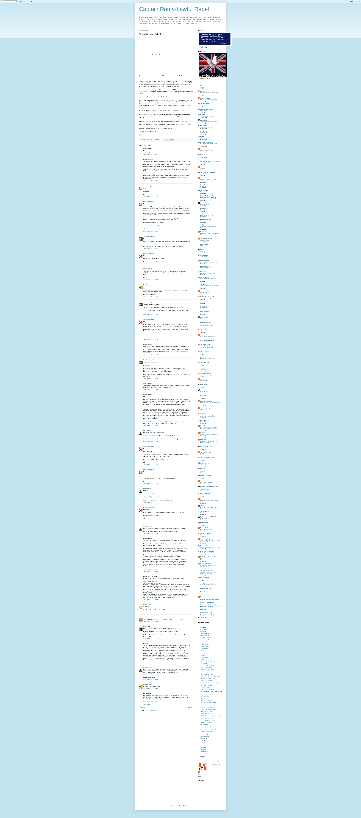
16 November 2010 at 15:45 (150, 389)
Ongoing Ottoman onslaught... (207, 116)
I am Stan (145, 284)
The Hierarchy (204, 698)
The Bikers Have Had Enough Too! (210, 729)
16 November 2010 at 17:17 (150, 502)
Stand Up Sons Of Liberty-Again (209, 720)
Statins (201, 220)
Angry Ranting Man (205, 373)
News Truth (203, 395)
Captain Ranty (147, 186)
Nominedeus (203, 591)
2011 (201, 629)
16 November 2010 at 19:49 (150, 599)
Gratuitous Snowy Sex (206, 637)
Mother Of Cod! (203, 391)
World (201, 245)
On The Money (205, 672)
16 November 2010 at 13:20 (150, 181)
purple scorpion (204, 266)
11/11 (201, 251)
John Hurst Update (206, 659)
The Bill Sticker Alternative (207, 172)
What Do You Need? (206, 680)
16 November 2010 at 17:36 (150, 533)
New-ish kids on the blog (206, 529)
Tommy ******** (203, 256)
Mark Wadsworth (204, 167)
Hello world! (203, 186)
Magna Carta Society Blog (207, 296)
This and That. (204, 329)
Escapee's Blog (204, 545)
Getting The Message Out (207, 602)
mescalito (146, 430)
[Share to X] (169, 140)
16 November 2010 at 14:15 (150, 339)
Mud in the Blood (204, 244)
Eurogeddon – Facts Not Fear (207, 358)
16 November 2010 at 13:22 (150, 196)
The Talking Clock (205, 344)
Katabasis (203, 439)
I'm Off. (203, 655)
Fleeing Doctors (204, 307)
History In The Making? (207, 711)
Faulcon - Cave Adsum (206, 588)
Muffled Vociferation (205, 475)
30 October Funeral (204, 448)
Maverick (145, 604)
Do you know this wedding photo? (208, 273)
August (203, 738)
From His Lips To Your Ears (208, 665)
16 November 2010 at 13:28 (150, 231)
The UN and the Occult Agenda (207, 579)
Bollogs (202, 249)
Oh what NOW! (204, 255)
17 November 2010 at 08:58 (150, 688)
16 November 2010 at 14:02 (150, 314)
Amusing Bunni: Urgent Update (207, 523)
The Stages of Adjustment (206, 353)
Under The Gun (205, 713)
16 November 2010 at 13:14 (150, 154)
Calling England (204, 260)
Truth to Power (204, 368)
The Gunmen (203, 369)
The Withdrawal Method (207, 674)
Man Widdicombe (204, 594)
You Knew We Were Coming (208, 702)
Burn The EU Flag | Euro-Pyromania (209, 599)
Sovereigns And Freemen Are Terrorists (211, 676)
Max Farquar (203, 271)
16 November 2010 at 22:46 (150, 621)
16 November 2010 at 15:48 (150, 425)
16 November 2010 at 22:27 (150, 612)
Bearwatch (203, 91)
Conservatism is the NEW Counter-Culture (210, 330)
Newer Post (143, 707)
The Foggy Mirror (204, 103)
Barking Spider (204, 522)
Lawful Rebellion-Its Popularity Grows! (211, 683)
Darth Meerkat (204, 317)
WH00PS (202, 468)
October (203, 734)
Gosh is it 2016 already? (205, 375)
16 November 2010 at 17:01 (150, 441)
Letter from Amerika (205, 596)
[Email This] (165, 140)
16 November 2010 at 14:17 (150, 355)
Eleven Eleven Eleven (206, 687)
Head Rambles (204, 120)
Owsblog (202, 114)
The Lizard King (147, 236)
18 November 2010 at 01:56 (150, 701)
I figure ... (202, 559)
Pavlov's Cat (203, 390)
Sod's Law (202, 409)
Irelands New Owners (206, 640)
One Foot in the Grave (206, 446)
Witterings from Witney (206, 160)
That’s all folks (203, 464)
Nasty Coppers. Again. (207, 694)
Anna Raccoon (204, 306)
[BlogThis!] (167, 140)
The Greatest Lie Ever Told (208, 678)
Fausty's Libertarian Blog (207, 615)
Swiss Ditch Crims (205, 644)
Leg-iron (145, 626)
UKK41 (202, 178)
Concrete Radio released (206, 127)
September (204, 736)
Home (166, 707)
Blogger (187, 806)
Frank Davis (203, 154)
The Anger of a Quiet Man (207, 452)
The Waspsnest (204, 511)
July (202, 740)
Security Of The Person (207, 700)
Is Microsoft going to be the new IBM (208, 386)
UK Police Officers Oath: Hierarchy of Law (210, 547)
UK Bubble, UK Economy (207, 551)
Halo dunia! (202, 209)
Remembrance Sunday (205, 534)
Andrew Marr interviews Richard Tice (208, 198)
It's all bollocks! (204, 420)
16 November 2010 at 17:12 (150, 464)
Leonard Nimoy (203, 421)
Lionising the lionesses (205, 191)
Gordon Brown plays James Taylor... (208, 584)
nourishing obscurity (205, 219)
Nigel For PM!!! (205, 646)
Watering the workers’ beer (206, 150)
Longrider (203, 85)
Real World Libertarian (206, 401)
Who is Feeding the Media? (206, 482)
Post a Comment (145, 704)
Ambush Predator (205, 98)
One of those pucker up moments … (208, 512)
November (204, 635)
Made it (202, 453)
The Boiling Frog (204, 362)
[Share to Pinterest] (173, 140)
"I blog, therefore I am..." (206, 583)
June (202, 742)
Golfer (201, 318)
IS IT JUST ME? (204, 495)
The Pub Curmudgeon (206, 149)
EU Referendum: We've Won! (207, 364)
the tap (202, 136)
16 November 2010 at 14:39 (150, 378)
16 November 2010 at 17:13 (150, 483)
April (202, 747)
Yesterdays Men (205, 705)
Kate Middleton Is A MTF (205, 138)
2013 (201, 625)
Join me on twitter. (204, 459)
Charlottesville (203, 292)
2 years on (202, 168)
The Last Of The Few (205, 533)
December (204, 633)
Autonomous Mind (205, 463)
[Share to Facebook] (171, 140)
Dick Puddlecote (204, 231)
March (203, 749)
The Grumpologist (205, 499)
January (203, 753)
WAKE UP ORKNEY (205, 564)
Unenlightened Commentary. (208, 426)
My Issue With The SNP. (205, 397)
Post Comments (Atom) (152, 710)
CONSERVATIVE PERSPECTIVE (208, 340)
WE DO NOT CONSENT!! (207, 689)
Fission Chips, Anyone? (207, 667)
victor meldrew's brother (206, 481)
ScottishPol (203, 413)
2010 (201, 631)
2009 (201, 756)
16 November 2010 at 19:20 (150, 571)
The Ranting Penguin (205, 539)
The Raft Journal (204, 351)
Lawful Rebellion (204, 185)
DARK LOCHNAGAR (205, 493)
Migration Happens (204, 240)
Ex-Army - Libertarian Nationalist (209, 302)
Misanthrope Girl (204, 311)
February (203, 751)
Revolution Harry (204, 577)
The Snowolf (203, 284)
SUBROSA (203, 379)
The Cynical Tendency (206, 238)
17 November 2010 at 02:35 (150, 662)
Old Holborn (203, 432)
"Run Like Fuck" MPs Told (207, 669)
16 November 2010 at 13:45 (150, 297)
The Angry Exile (204, 277)
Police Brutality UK (205, 322)
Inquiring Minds (204, 208)
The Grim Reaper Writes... (207, 570)
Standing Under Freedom (207, 718)
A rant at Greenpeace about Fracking (208, 507)
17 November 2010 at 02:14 (150, 638)
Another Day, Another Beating (208, 709)
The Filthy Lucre (205, 696)
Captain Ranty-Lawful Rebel (174, 9)
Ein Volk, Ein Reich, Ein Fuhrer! (209, 642)
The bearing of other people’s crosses (209, 121)
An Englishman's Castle (206, 612)
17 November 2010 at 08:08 (150, 679)
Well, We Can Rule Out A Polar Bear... (208, 99)
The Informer (204, 724)
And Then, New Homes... (206, 105)
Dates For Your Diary (206, 731)
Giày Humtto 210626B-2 (205, 204)
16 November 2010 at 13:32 (150, 248)
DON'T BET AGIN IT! (205, 518)
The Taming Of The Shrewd (208, 685)
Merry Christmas (204, 380)
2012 (201, 627)
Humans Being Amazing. (207, 722)
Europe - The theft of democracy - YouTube (210, 476)
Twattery (202, 87)
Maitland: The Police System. (206, 298)
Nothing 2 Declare (205, 335)
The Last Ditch (204, 190)
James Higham (147, 617)
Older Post (189, 707)
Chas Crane (203, 125)
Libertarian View (204, 357)
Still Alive (203, 651)
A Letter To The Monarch (207, 707)
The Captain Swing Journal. (207, 457)
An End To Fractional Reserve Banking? (211, 716)
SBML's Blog (203, 506)
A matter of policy (204, 132)
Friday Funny (204, 657)
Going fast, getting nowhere (207, 408)
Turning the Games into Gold (206, 552)
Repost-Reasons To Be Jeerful (209, 726)
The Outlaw (203, 617)
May (202, 745)
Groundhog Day (205, 648)
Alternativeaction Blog (206, 142)
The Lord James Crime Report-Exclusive (211, 691)
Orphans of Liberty (205, 214)
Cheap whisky (203, 110)
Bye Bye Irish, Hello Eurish (208, 653)
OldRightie (203, 225)
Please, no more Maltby (205, 267)
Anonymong (203, 131)
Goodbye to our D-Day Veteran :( (207, 336)
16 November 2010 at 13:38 (150, 279)
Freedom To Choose (205, 528)
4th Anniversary (203, 156)
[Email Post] (162, 139)
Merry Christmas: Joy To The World (208, 262)
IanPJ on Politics (204, 384)
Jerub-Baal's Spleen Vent (207, 291)
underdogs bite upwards (206, 109)
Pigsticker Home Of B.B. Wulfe (208, 517)
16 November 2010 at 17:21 (150, 521)
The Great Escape (204, 489)
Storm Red (202, 173)
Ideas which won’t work (205, 313)
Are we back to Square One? (207, 215)
